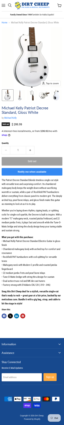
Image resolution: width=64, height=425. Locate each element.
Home (4, 22)
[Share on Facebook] (4, 316)
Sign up (50, 377)
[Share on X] (10, 316)
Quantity (5, 143)
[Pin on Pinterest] (22, 316)
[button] (7, 95)
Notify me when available (32, 171)
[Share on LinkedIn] (16, 316)
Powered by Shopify (32, 419)
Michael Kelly (10, 117)
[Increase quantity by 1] (30, 150)
